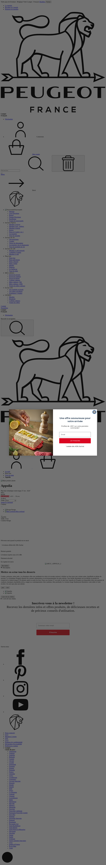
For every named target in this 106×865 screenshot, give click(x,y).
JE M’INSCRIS (75, 441)
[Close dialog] (94, 412)
